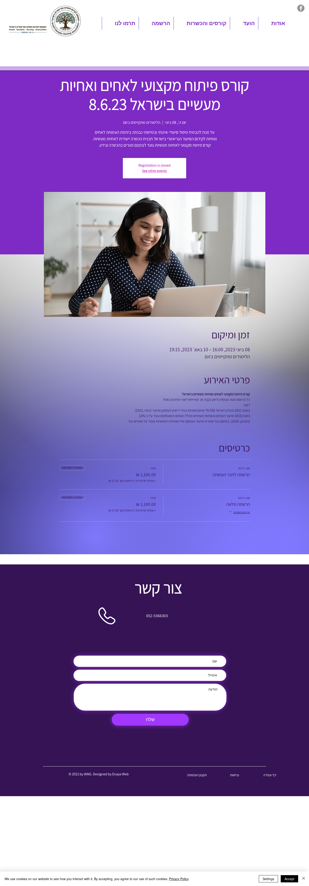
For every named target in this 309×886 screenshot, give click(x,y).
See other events (154, 170)
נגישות (234, 775)
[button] (273, 23)
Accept (289, 878)
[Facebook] (300, 8)
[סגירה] (303, 878)
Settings (268, 878)
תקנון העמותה (197, 775)
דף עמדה (269, 775)
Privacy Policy (179, 878)
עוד (247, 429)
